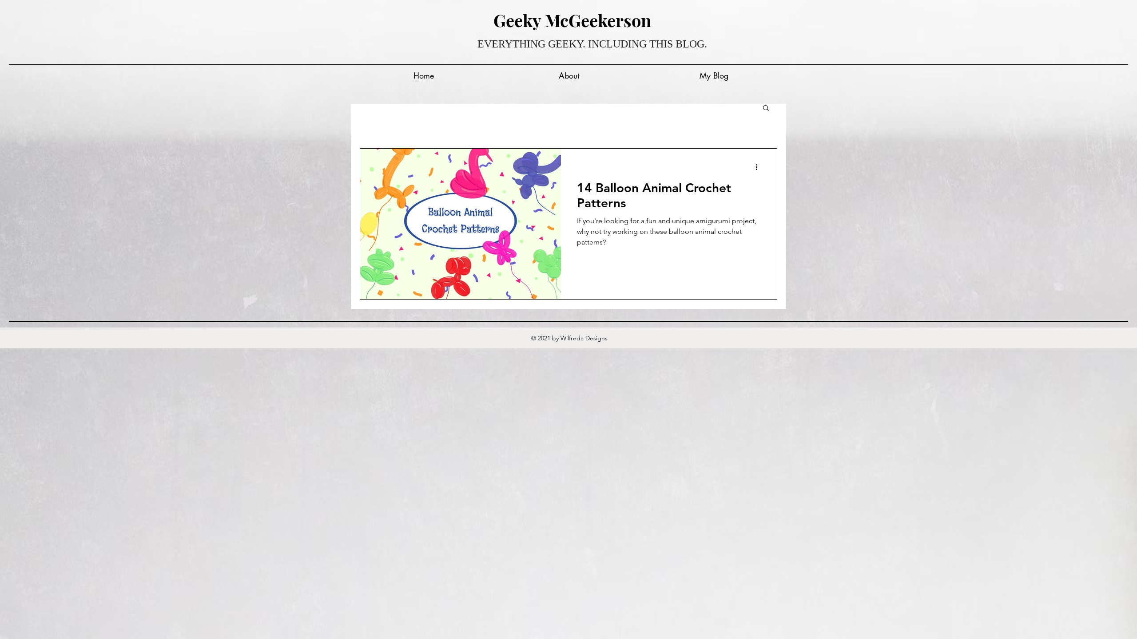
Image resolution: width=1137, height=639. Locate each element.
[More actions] (759, 167)
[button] (766, 108)
